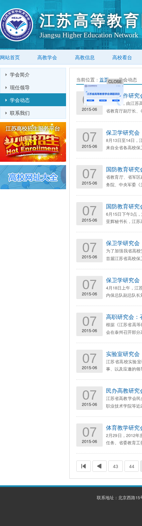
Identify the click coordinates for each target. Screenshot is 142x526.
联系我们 (20, 112)
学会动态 (20, 99)
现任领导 (20, 87)
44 (131, 466)
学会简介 (20, 74)
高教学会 (47, 57)
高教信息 (85, 57)
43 (115, 466)
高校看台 (122, 57)
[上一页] (99, 466)
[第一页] (83, 466)
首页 (104, 79)
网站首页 (10, 57)
